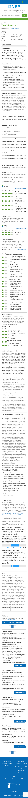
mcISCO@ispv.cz (20, 514)
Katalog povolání (7, 761)
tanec (12, 32)
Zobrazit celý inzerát (19, 665)
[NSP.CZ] (14, 9)
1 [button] (12, 626)
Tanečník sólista (16, 19)
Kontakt (14, 776)
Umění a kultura (9, 19)
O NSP (14, 774)
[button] (10, 626)
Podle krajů (11, 622)
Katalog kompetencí (7, 763)
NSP (3, 19)
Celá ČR (4, 622)
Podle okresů (19, 622)
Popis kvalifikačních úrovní (20, 188)
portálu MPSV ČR (11, 619)
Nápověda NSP (21, 761)
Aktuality (7, 765)
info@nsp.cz (14, 791)
